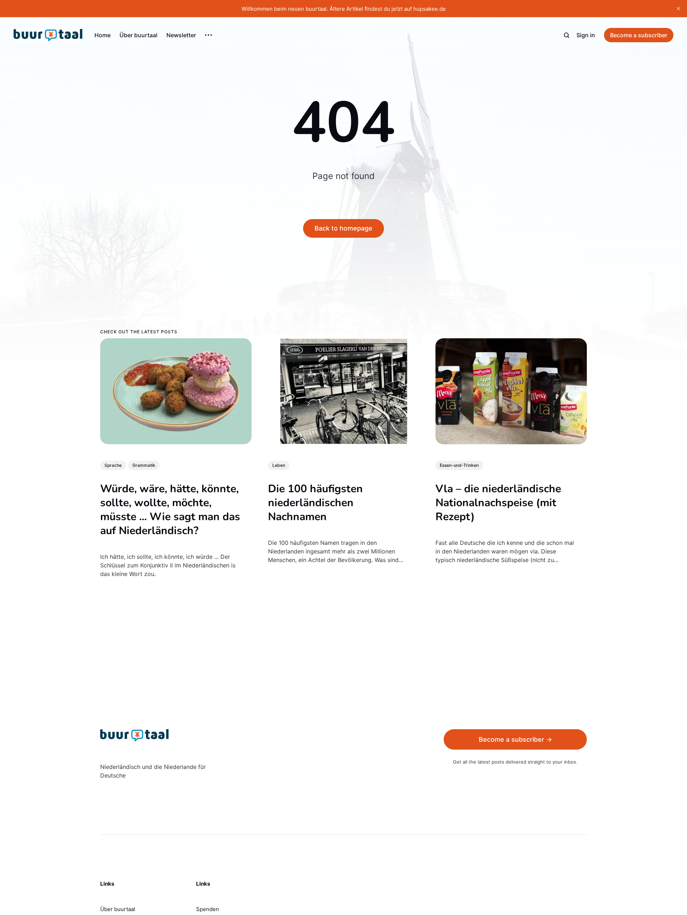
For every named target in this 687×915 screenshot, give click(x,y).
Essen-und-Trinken (459, 465)
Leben (278, 465)
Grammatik (143, 465)
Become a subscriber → (515, 739)
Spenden (207, 909)
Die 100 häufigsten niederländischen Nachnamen (315, 502)
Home (102, 35)
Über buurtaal (138, 35)
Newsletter (181, 35)
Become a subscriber (638, 35)
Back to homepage (343, 228)
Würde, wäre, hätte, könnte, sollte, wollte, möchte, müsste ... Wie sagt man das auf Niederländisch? (170, 509)
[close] (678, 8)
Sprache (113, 465)
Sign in (585, 35)
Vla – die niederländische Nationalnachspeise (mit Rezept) (498, 502)
